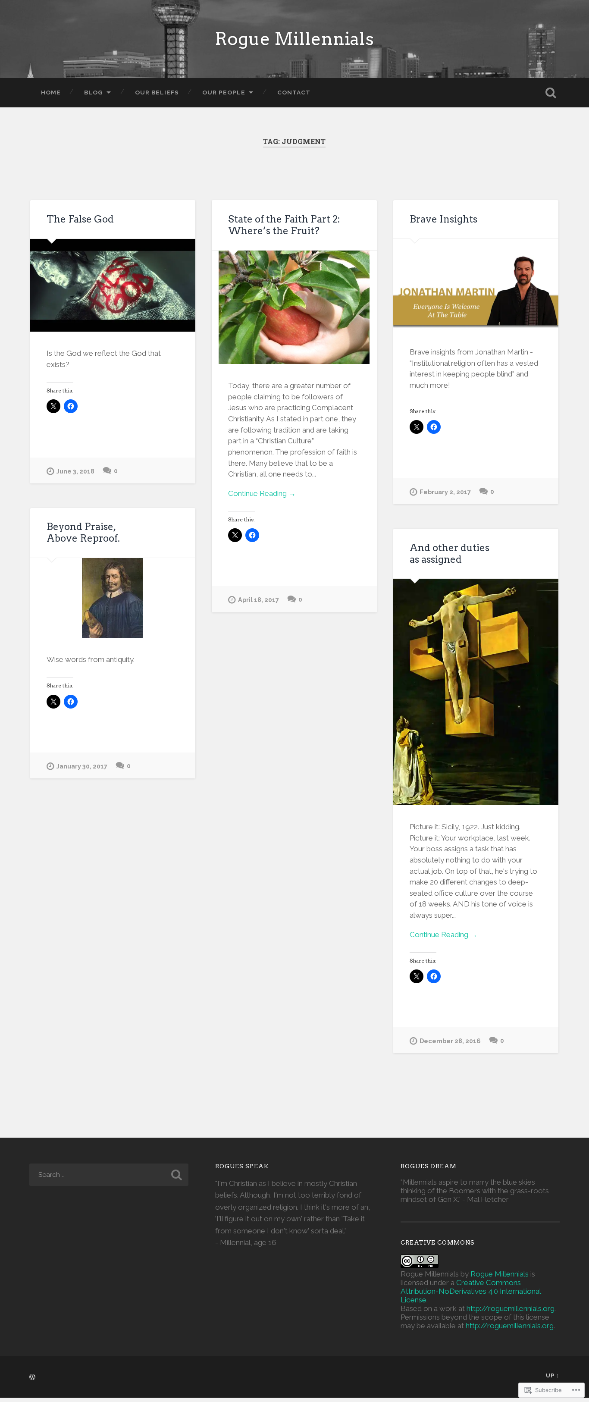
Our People (223, 92)
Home (51, 92)
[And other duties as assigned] (475, 692)
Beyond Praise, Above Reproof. (83, 532)
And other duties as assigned (449, 553)
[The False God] (112, 285)
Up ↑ (553, 1375)
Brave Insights (443, 219)
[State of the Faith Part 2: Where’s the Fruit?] (294, 307)
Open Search (551, 92)
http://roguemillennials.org (511, 1308)
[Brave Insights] (475, 284)
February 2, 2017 (445, 492)
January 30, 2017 (81, 766)
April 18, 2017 (258, 599)
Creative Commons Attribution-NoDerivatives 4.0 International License (471, 1291)
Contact (293, 92)
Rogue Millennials (294, 38)
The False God (80, 219)
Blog (93, 92)
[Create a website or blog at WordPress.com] (32, 1377)
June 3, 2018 (75, 471)
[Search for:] (108, 1175)
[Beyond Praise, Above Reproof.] (112, 598)
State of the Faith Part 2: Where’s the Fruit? (284, 225)
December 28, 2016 (450, 1040)
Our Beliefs (157, 92)
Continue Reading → (262, 493)
